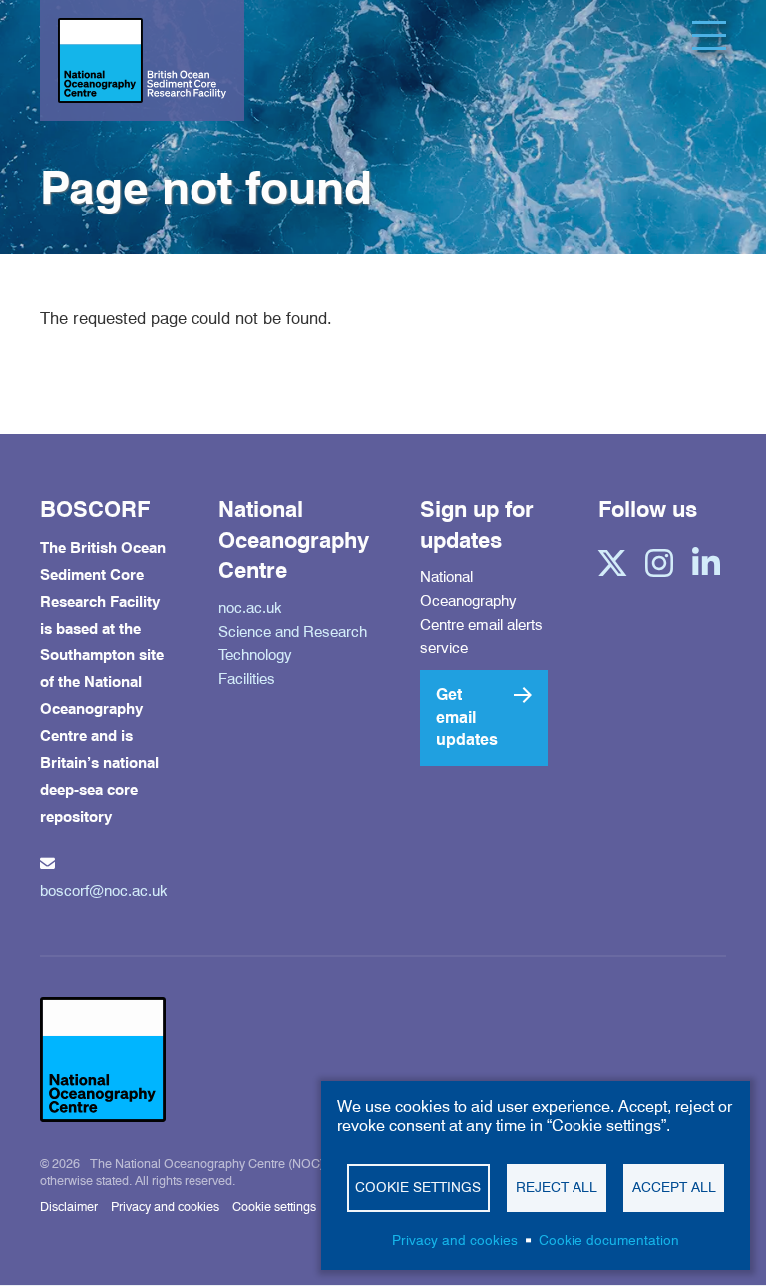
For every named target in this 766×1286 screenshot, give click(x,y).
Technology (255, 655)
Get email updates (467, 717)
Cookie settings (274, 1206)
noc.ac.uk (250, 608)
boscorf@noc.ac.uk (104, 891)
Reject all (556, 1187)
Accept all (674, 1187)
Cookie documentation (609, 1240)
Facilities (246, 679)
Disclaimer (69, 1206)
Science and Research (292, 632)
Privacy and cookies (165, 1206)
